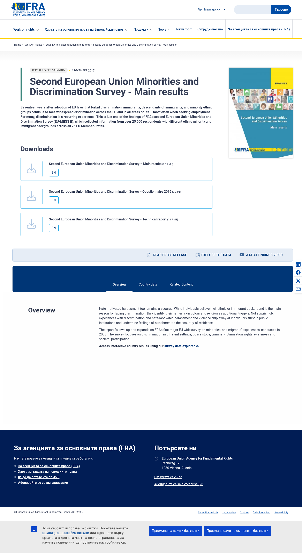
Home (17, 44)
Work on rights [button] (24, 29)
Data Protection (261, 512)
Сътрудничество (210, 29)
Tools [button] (162, 29)
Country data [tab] (148, 284)
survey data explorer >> (181, 346)
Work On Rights (33, 44)
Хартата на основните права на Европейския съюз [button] (84, 29)
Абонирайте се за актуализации (43, 483)
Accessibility (281, 512)
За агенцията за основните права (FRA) (259, 29)
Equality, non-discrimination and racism (68, 44)
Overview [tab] (119, 284)
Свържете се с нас (168, 477)
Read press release (170, 255)
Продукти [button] (141, 29)
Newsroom (184, 29)
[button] (298, 264)
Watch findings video (264, 255)
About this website (208, 512)
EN (54, 172)
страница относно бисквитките (65, 533)
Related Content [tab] (181, 284)
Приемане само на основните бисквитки (237, 530)
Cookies (244, 512)
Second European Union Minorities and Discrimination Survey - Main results (134, 44)
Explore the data (216, 255)
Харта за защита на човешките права (47, 472)
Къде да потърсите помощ (39, 477)
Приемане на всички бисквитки (175, 530)
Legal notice (229, 512)
